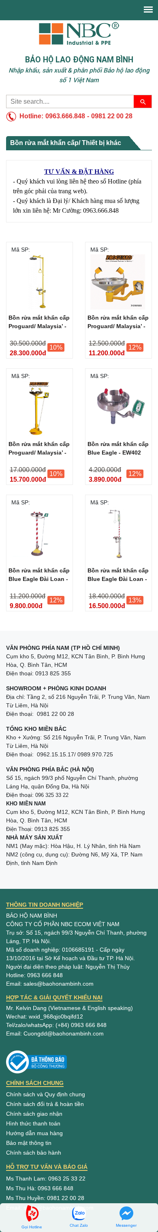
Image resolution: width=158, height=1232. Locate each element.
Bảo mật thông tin (28, 1143)
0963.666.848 (65, 116)
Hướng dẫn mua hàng (34, 1133)
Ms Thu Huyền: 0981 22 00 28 (45, 1198)
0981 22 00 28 (111, 116)
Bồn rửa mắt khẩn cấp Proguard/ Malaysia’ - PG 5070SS (39, 450)
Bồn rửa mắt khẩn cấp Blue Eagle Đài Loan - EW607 (118, 576)
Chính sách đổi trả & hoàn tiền (45, 1104)
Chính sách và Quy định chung (45, 1094)
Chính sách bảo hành (33, 1152)
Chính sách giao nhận (34, 1113)
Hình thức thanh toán (33, 1123)
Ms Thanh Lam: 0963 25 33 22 (45, 1178)
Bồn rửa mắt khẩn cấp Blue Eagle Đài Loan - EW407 (39, 576)
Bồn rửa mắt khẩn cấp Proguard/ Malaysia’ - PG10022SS (39, 323)
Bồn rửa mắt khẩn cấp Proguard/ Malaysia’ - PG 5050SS (118, 323)
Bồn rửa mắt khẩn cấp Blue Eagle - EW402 (118, 448)
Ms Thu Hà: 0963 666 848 (39, 1188)
